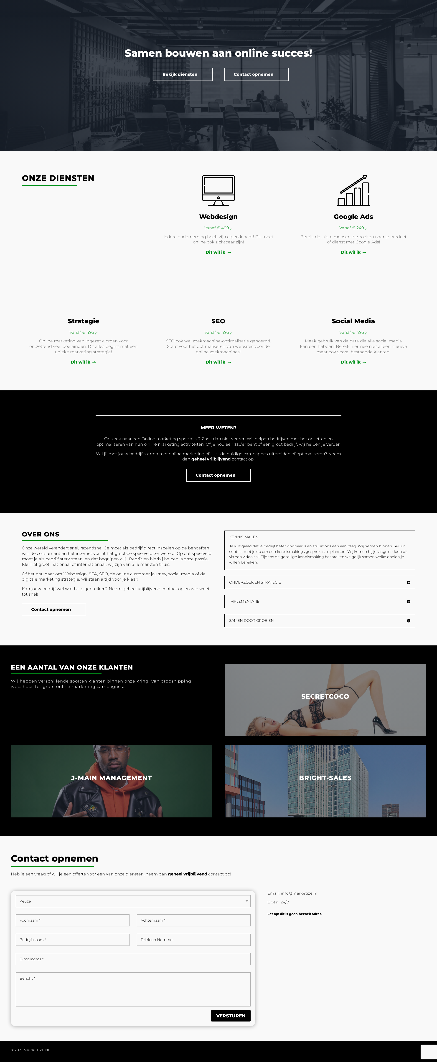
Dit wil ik (215, 252)
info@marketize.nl (299, 893)
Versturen (231, 1016)
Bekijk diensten (180, 74)
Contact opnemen (254, 74)
